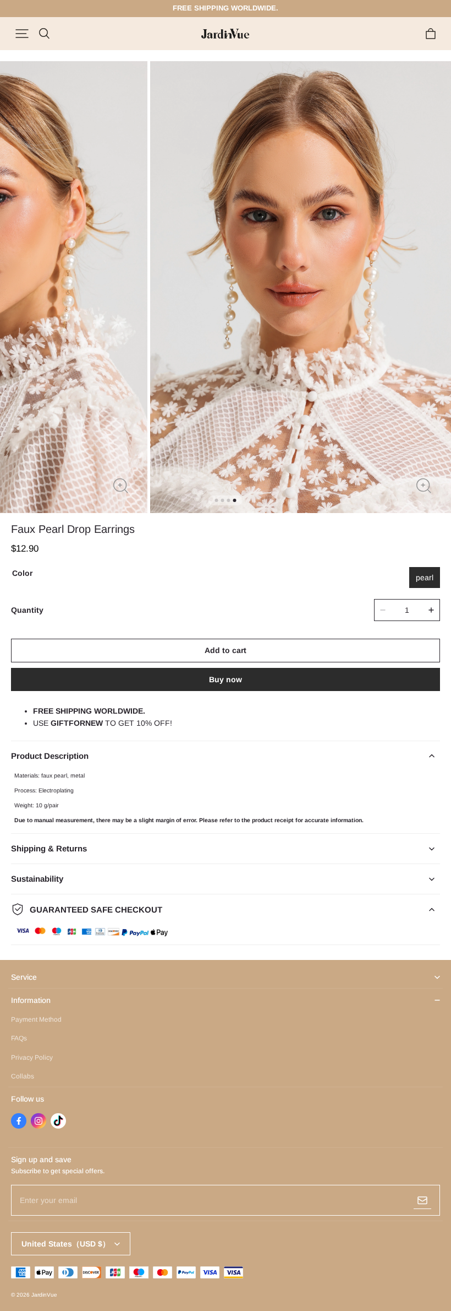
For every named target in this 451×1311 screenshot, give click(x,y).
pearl (424, 577)
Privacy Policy (32, 1057)
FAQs (19, 1038)
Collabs (22, 1076)
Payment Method (36, 1019)
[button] (22, 34)
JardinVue (44, 1295)
